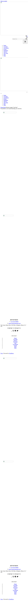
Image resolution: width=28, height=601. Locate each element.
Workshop (6, 50)
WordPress (11, 353)
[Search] (26, 37)
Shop (5, 55)
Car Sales (6, 46)
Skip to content (4, 1)
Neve (2, 353)
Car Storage (6, 48)
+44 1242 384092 (14, 321)
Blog (15, 348)
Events (5, 49)
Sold (5, 54)
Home (5, 45)
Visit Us (5, 51)
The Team (6, 53)
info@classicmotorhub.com (15, 323)
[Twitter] (17, 331)
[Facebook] (15, 331)
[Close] (25, 42)
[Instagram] (13, 331)
